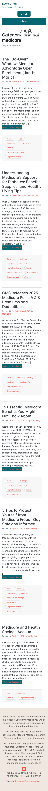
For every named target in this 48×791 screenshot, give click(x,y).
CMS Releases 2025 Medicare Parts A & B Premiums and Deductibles (21, 300)
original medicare (14, 157)
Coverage (11, 143)
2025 (9, 377)
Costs (21, 139)
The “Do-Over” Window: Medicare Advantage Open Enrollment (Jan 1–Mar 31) (18, 68)
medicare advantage (15, 152)
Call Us (24, 14)
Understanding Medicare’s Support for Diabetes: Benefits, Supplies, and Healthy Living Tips (22, 182)
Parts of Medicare (14, 272)
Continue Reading (11, 127)
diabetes (23, 259)
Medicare (10, 148)
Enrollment (24, 143)
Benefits (10, 139)
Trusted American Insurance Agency (28, 781)
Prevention (31, 272)
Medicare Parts (26, 382)
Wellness (27, 277)
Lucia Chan (9, 3)
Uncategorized (13, 277)
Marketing (34, 81)
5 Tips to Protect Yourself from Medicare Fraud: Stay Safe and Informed (21, 517)
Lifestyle (10, 263)
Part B (28, 268)
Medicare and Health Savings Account (21, 629)
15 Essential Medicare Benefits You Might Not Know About (21, 411)
